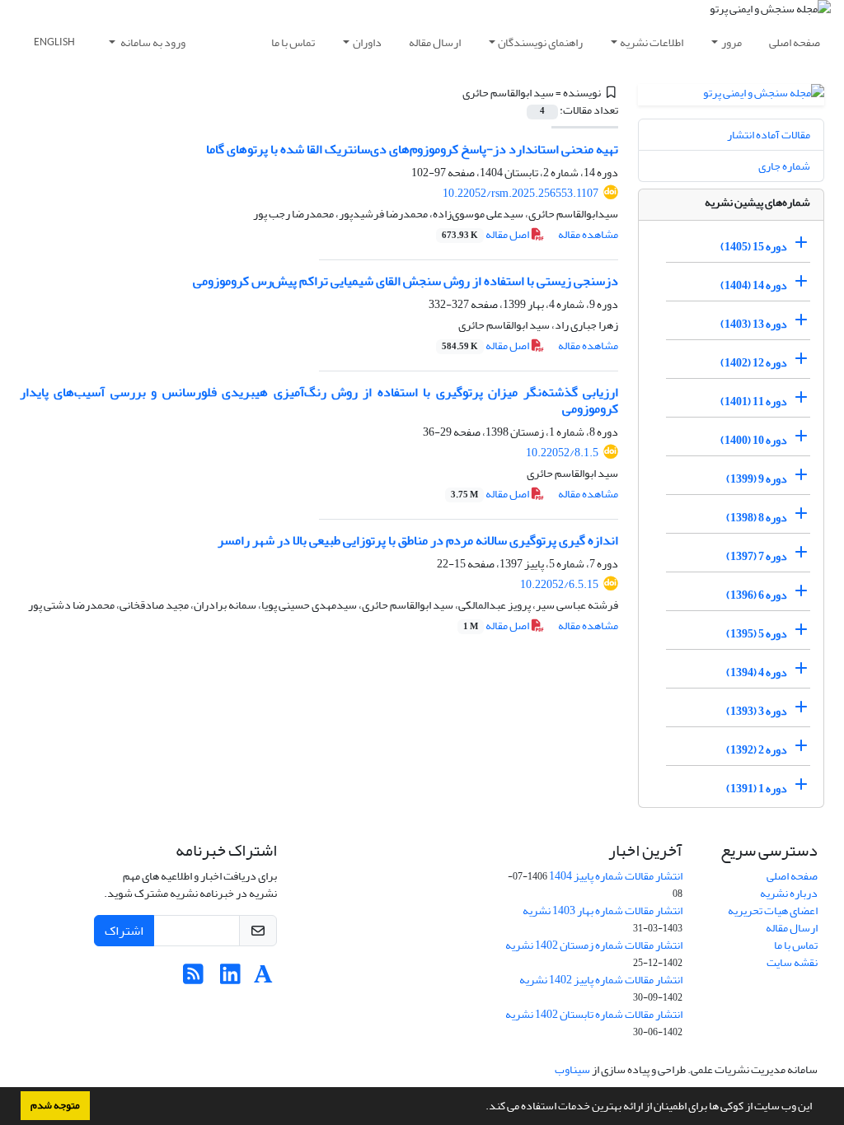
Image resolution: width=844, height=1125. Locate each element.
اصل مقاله (486, 234)
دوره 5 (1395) (756, 634)
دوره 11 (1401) (753, 401)
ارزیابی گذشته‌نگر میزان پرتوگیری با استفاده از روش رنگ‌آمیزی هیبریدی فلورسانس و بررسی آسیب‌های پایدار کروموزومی (319, 400)
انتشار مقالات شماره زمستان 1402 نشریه (593, 945)
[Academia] (263, 979)
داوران (367, 42)
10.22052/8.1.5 (562, 452)
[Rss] (193, 979)
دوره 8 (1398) (756, 517)
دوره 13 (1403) (753, 324)
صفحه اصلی (794, 42)
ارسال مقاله (435, 42)
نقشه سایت (792, 962)
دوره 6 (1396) (756, 595)
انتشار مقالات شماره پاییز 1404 (615, 876)
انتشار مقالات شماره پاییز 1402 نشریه (600, 980)
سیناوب (572, 1069)
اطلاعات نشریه (651, 42)
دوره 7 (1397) (756, 556)
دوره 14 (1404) (753, 285)
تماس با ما (293, 42)
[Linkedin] (230, 979)
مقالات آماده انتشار (768, 135)
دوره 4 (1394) (756, 672)
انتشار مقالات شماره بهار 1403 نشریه (602, 910)
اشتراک (124, 930)
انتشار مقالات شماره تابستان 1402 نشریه (593, 1014)
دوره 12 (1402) (753, 363)
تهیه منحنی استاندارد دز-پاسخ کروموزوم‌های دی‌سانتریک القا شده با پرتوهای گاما (412, 149)
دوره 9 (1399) (756, 479)
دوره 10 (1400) (753, 440)
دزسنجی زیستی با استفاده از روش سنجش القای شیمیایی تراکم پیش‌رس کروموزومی (405, 280)
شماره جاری (784, 166)
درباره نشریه (789, 893)
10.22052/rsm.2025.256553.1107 (520, 193)
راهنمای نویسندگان (540, 42)
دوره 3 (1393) (756, 711)
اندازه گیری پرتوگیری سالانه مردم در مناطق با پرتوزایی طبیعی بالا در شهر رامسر (418, 540)
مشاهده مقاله (588, 234)
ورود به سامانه (152, 42)
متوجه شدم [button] (55, 1105)
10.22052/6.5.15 (559, 584)
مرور (731, 42)
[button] (481, 1107)
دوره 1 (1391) (756, 788)
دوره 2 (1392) (756, 750)
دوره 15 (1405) (753, 247)
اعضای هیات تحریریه (773, 910)
